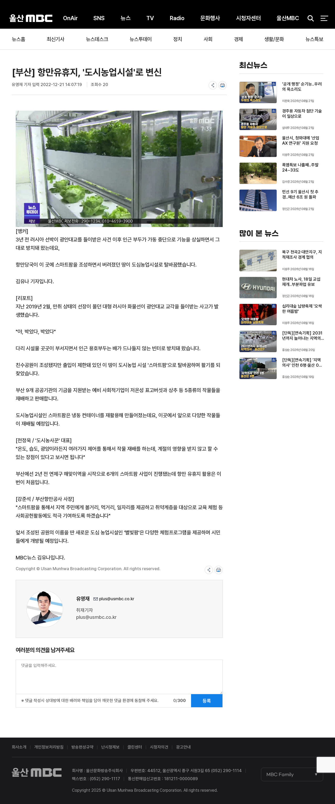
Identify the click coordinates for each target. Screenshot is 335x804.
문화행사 (210, 18)
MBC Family (280, 774)
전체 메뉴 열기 (324, 18)
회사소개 (19, 747)
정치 (177, 39)
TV (150, 18)
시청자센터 (248, 18)
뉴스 (126, 18)
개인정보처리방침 (49, 747)
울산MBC (31, 18)
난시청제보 (110, 747)
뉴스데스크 (97, 39)
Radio (177, 18)
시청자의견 (159, 747)
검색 (309, 18)
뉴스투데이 (141, 39)
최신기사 (55, 39)
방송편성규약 (82, 747)
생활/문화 (274, 39)
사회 (208, 39)
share (213, 85)
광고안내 (183, 747)
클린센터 (134, 747)
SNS (99, 18)
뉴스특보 (314, 39)
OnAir (70, 18)
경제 (238, 39)
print (222, 85)
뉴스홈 (18, 39)
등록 (207, 701)
